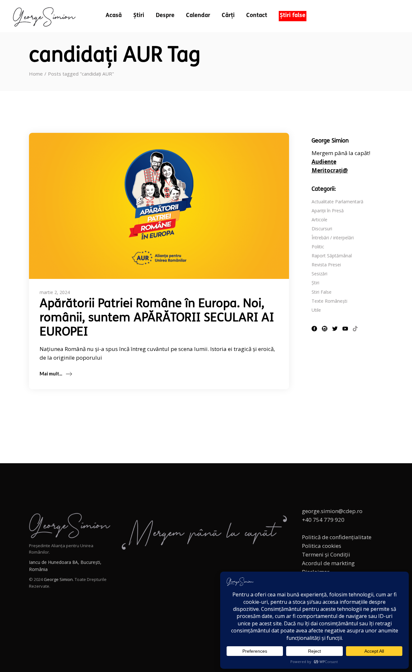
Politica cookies (321, 545)
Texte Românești (329, 301)
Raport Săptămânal (332, 256)
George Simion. (59, 579)
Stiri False (322, 292)
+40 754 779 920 (323, 519)
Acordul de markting (328, 563)
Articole (319, 219)
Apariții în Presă (328, 210)
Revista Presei (326, 265)
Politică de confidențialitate (336, 537)
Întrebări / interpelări (333, 238)
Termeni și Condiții (326, 554)
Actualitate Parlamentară (337, 201)
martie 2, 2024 (55, 292)
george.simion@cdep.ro (332, 511)
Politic (318, 247)
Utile (316, 310)
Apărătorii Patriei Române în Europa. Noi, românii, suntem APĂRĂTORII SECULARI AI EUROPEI (157, 318)
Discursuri (322, 229)
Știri (315, 283)
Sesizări (319, 274)
